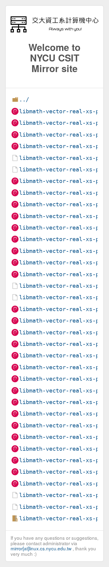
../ (24, 99)
